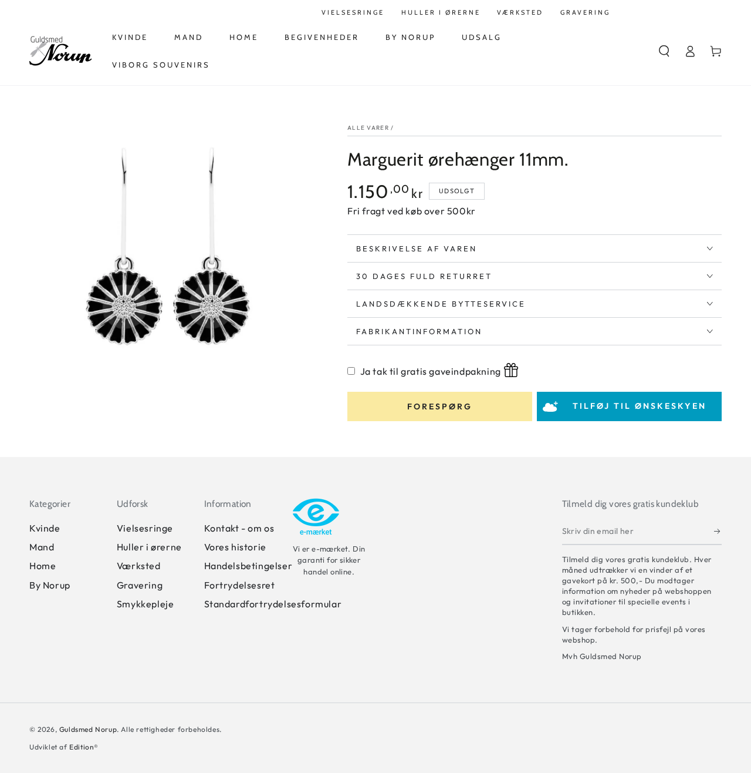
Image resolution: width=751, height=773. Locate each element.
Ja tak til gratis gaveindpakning (430, 371)
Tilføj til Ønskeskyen (639, 406)
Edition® (84, 746)
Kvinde (44, 528)
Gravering (140, 585)
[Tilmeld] (718, 532)
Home (42, 566)
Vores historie (235, 547)
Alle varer (368, 128)
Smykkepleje (145, 604)
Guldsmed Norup (88, 729)
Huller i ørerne (149, 547)
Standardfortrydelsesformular (273, 604)
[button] (664, 51)
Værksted (139, 566)
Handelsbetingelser (248, 566)
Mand (41, 547)
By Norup (49, 585)
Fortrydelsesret (239, 585)
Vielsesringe (145, 528)
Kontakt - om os (239, 528)
